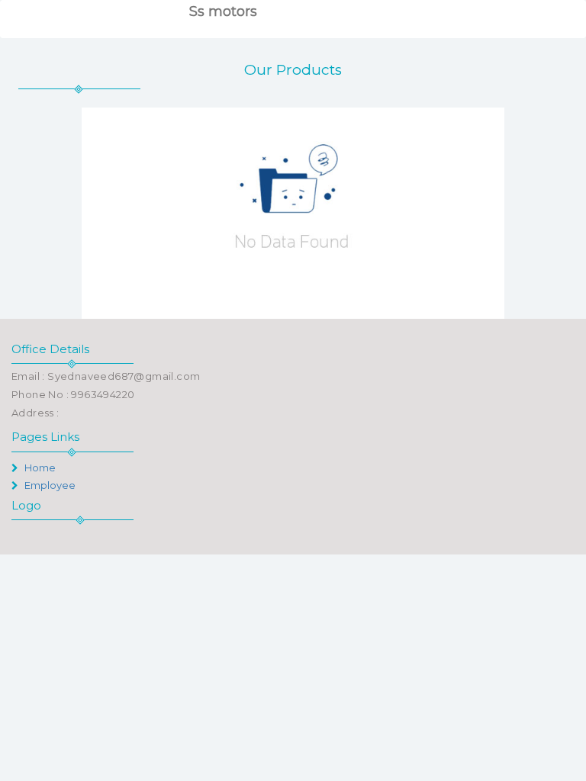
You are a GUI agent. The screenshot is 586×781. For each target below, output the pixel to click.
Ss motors (223, 11)
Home (39, 467)
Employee (49, 485)
